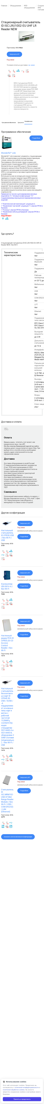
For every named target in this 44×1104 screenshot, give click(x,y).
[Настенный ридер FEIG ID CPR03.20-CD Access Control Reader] (7, 631)
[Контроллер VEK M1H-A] (7, 579)
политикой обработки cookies (14, 1090)
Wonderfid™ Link (8, 153)
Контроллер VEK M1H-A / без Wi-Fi (7, 586)
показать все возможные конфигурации (18, 837)
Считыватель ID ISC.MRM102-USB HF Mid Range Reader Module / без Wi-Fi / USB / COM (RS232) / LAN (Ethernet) (7, 800)
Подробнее (36, 138)
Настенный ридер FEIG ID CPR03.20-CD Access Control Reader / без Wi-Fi (7, 643)
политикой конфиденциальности (27, 1087)
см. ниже (31, 65)
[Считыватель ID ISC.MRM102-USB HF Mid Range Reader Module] (7, 785)
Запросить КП (14, 54)
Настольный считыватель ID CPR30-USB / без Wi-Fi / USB (7, 535)
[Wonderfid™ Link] (7, 148)
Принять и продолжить (22, 1099)
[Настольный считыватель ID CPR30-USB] (7, 526)
